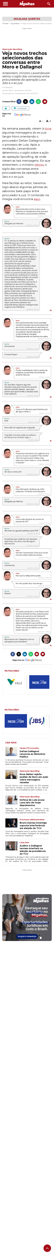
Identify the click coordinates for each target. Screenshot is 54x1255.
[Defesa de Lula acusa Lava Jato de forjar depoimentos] (12, 801)
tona (48, 128)
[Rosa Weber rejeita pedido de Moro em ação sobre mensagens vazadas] (12, 777)
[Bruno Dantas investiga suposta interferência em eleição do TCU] (12, 824)
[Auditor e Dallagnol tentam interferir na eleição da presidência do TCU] (12, 848)
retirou (39, 164)
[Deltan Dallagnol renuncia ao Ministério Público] (12, 752)
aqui (37, 199)
